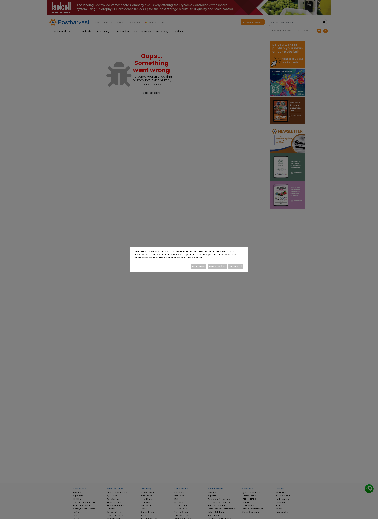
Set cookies (198, 266)
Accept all (236, 266)
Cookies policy (194, 257)
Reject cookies (217, 266)
